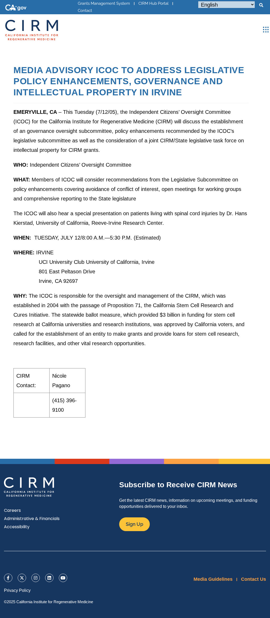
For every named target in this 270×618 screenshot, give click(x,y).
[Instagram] (35, 578)
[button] (261, 5)
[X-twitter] (22, 578)
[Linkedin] (49, 578)
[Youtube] (63, 578)
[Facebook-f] (8, 578)
